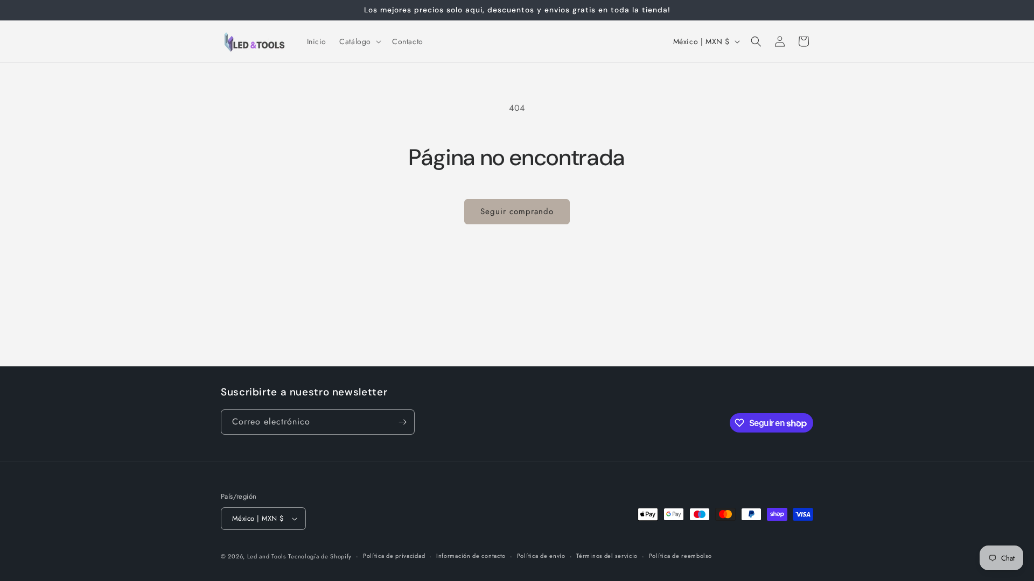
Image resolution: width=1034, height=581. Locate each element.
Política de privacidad (394, 555)
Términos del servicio (607, 555)
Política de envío (541, 555)
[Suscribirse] (402, 422)
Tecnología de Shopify (320, 556)
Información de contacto (471, 555)
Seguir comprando (517, 211)
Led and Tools (266, 556)
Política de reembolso (680, 555)
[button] (359, 41)
